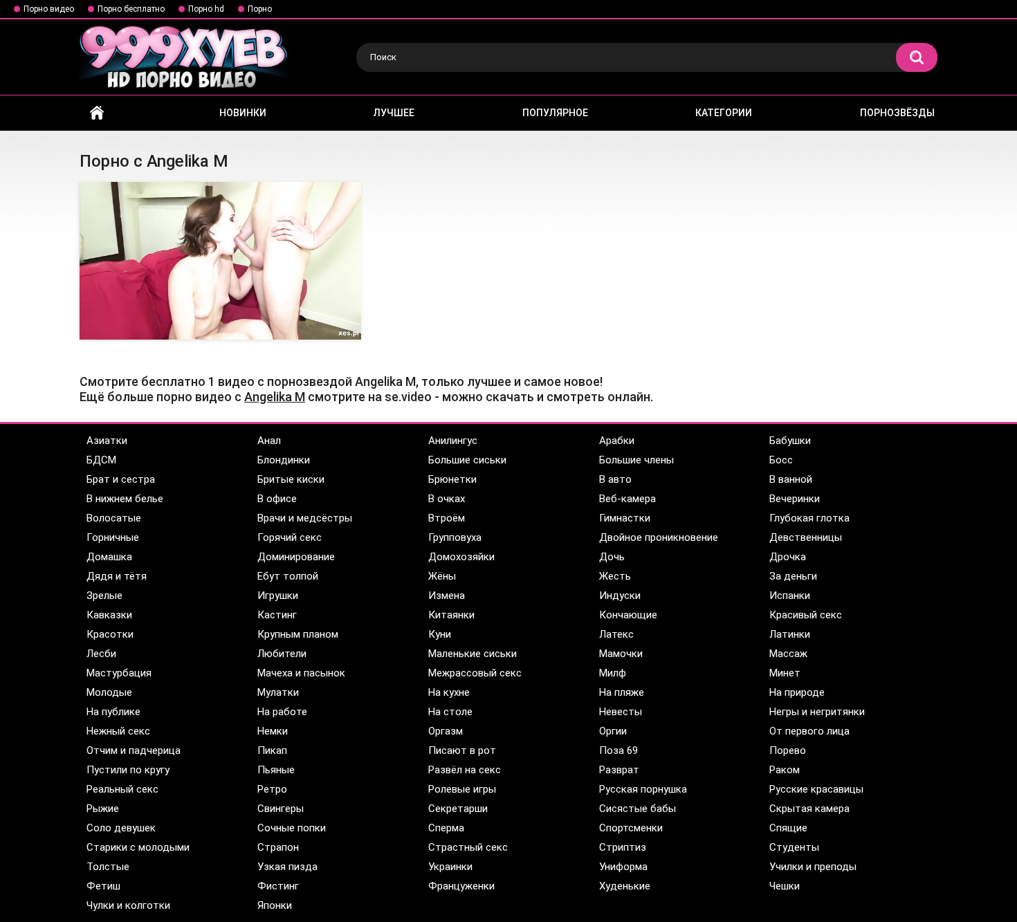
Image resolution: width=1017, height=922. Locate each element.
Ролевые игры (462, 789)
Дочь (612, 557)
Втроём (446, 518)
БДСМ (101, 460)
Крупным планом (297, 634)
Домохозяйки (461, 557)
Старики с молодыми (138, 847)
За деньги (793, 576)
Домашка (109, 557)
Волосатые (113, 518)
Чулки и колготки (128, 905)
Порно (260, 9)
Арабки (616, 440)
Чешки (784, 886)
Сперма (446, 828)
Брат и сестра (120, 479)
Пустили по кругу (128, 770)
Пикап (272, 750)
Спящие (788, 828)
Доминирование (296, 557)
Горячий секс (289, 537)
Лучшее (394, 112)
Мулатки (278, 692)
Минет (784, 673)
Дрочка (787, 557)
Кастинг (277, 615)
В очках (446, 498)
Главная (97, 113)
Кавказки (109, 615)
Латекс (616, 634)
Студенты (794, 847)
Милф (612, 673)
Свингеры (280, 808)
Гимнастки (624, 518)
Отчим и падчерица (133, 750)
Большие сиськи (467, 460)
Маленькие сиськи (472, 653)
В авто (615, 479)
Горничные (112, 537)
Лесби (101, 653)
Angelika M (274, 396)
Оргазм (445, 731)
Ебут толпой (287, 576)
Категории (723, 112)
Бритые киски (290, 479)
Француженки (461, 886)
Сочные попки (291, 828)
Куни (439, 634)
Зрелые (104, 595)
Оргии (613, 731)
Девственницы (805, 537)
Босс (781, 460)
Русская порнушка (643, 789)
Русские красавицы (816, 789)
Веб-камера (627, 498)
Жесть (615, 576)
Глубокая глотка (809, 518)
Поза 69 (618, 750)
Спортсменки (631, 828)
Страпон (278, 847)
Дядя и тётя (116, 576)
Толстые (107, 866)
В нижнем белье (124, 498)
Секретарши (458, 808)
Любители (281, 653)
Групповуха (455, 537)
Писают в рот (462, 750)
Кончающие (628, 615)
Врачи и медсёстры (304, 518)
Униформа (623, 866)
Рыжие (102, 808)
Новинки (242, 112)
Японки (274, 905)
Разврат (619, 770)
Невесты (620, 712)
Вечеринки (794, 498)
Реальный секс (122, 789)
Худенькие (624, 886)
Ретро (272, 789)
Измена (446, 595)
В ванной (790, 479)
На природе (797, 692)
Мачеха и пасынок (301, 673)
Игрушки (277, 595)
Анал (269, 440)
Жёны (442, 576)
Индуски (620, 595)
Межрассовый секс (475, 673)
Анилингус (452, 440)
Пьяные (276, 770)
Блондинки (283, 460)
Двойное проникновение (658, 537)
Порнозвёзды (897, 112)
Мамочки (621, 653)
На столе (450, 712)
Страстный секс (468, 847)
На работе (282, 712)
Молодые (109, 692)
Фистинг (278, 886)
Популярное (555, 112)
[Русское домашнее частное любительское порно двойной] (220, 261)
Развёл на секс (464, 770)
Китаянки (451, 615)
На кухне (449, 692)
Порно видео (49, 9)
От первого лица (809, 731)
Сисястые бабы (637, 808)
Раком (784, 770)
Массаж (788, 653)
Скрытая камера (809, 808)
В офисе (277, 498)
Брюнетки (452, 479)
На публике (113, 712)
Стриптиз (622, 847)
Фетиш (103, 886)
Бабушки (790, 440)
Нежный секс (118, 731)
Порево (787, 750)
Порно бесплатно (131, 9)
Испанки (789, 595)
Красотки (110, 634)
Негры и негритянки (817, 712)
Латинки (789, 634)
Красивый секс (805, 615)
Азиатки (106, 440)
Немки (272, 731)
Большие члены (636, 460)
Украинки (450, 866)
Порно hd (206, 9)
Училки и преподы (812, 866)
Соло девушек (121, 828)
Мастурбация (119, 673)
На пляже (621, 692)
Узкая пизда (287, 866)
